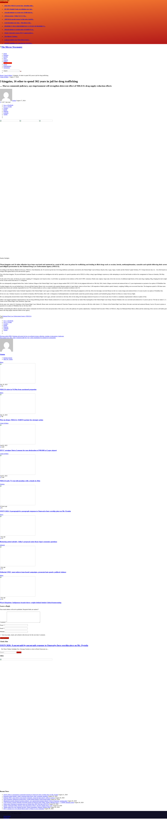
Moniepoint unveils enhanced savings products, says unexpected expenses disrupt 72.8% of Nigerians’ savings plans (35, 801)
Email (2, 628)
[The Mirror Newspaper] (11, 47)
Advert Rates (7, 816)
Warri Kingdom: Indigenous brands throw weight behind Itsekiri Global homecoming (30, 602)
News (1, 514)
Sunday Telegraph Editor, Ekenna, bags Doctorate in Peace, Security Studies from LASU (28, 805)
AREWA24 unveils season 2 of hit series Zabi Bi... (18, 19)
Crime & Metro (8, 75)
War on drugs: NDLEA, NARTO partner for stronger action (21, 420)
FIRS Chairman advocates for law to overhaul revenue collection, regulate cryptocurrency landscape (32, 336)
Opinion (2, 484)
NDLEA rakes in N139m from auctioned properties (18, 389)
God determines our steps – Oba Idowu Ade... (17, 23)
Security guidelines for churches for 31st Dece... (17, 43)
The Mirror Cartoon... (10, 36)
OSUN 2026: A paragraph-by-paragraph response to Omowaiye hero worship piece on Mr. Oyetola (35, 511)
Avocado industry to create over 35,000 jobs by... (18, 12)
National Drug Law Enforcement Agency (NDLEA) (17, 316)
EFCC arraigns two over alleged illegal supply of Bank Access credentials (23, 808)
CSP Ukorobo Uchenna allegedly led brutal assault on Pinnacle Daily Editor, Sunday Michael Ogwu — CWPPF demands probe (38, 802)
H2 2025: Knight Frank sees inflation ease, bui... (18, 9)
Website (2, 631)
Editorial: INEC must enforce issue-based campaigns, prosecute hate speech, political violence (33, 572)
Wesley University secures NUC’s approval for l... (18, 33)
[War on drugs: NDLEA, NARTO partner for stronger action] (17, 413)
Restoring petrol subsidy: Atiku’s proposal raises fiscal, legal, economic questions (28, 542)
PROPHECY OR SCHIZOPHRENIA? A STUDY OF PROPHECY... (24, 26)
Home (1, 75)
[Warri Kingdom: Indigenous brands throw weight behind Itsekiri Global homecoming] (17, 596)
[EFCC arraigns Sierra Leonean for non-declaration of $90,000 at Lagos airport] (17, 444)
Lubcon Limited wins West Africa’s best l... (16, 40)
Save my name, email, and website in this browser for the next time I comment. (23, 635)
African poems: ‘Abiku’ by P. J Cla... (14, 16)
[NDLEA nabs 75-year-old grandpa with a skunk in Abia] (17, 474)
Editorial (2, 545)
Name (2, 625)
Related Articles (7, 358)
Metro (1, 362)
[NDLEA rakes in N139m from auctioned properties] (17, 383)
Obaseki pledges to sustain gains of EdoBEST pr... (18, 29)
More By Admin (8, 359)
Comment (3, 622)
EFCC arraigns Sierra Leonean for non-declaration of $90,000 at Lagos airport (28, 450)
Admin (14, 100)
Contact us (6, 818)
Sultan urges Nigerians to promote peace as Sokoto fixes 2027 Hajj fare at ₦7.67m (26, 804)
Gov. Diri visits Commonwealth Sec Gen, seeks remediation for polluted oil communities (28, 337)
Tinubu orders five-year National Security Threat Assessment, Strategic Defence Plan (26, 807)
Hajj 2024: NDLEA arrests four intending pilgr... (18, 5)
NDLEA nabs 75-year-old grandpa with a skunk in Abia (20, 481)
